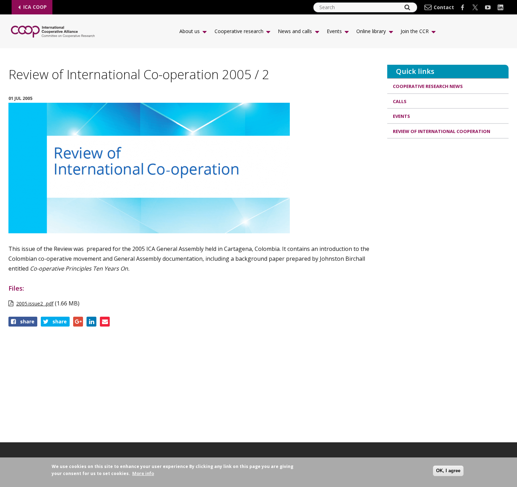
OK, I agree (448, 470)
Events (401, 116)
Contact (444, 7)
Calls (400, 101)
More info (143, 473)
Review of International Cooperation (441, 131)
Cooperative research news (428, 86)
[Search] (407, 7)
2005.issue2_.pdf (34, 303)
